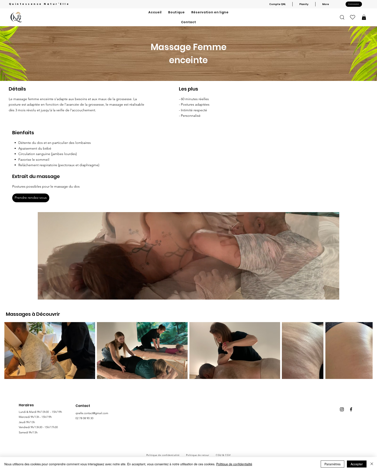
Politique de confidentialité (234, 464)
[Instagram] (341, 409)
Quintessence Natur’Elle (39, 4)
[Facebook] (351, 409)
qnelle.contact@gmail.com (91, 413)
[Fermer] (371, 464)
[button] (364, 17)
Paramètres (332, 464)
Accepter (357, 464)
